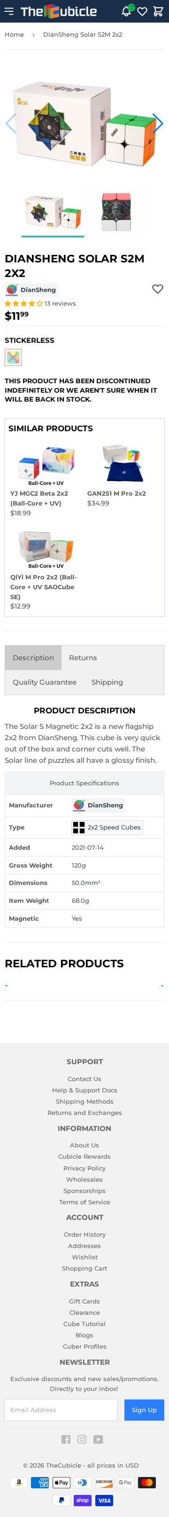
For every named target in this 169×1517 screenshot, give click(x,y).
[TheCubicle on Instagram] (82, 1441)
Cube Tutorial (84, 1323)
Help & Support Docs (84, 1090)
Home (14, 34)
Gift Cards (84, 1301)
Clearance (84, 1312)
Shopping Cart (84, 1268)
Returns (83, 657)
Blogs (84, 1335)
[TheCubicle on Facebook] (66, 1441)
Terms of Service (84, 1202)
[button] (11, 123)
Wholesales (84, 1179)
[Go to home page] (59, 11)
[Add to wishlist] (157, 288)
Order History (85, 1234)
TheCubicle (63, 1465)
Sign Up (144, 1410)
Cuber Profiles (85, 1346)
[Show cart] (158, 11)
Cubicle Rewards (84, 1156)
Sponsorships (84, 1190)
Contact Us (84, 1078)
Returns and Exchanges (84, 1112)
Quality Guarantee (45, 682)
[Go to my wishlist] (142, 11)
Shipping (107, 682)
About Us (84, 1145)
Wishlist (85, 1257)
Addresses (84, 1245)
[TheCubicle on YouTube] (98, 1441)
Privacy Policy (84, 1168)
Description (33, 657)
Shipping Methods (85, 1101)
